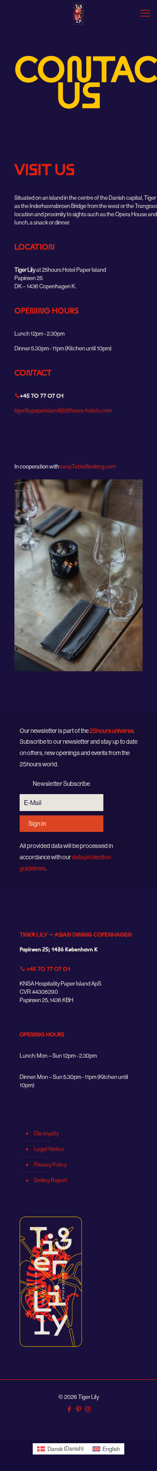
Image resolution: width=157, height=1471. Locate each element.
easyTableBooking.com (88, 466)
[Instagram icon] (88, 1409)
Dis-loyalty (46, 1133)
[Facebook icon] (69, 1409)
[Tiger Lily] (78, 13)
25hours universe (111, 731)
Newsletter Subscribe (61, 784)
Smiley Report (50, 1180)
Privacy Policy (50, 1164)
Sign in (37, 824)
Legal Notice (49, 1148)
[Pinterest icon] (78, 1409)
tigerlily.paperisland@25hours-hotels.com (63, 410)
